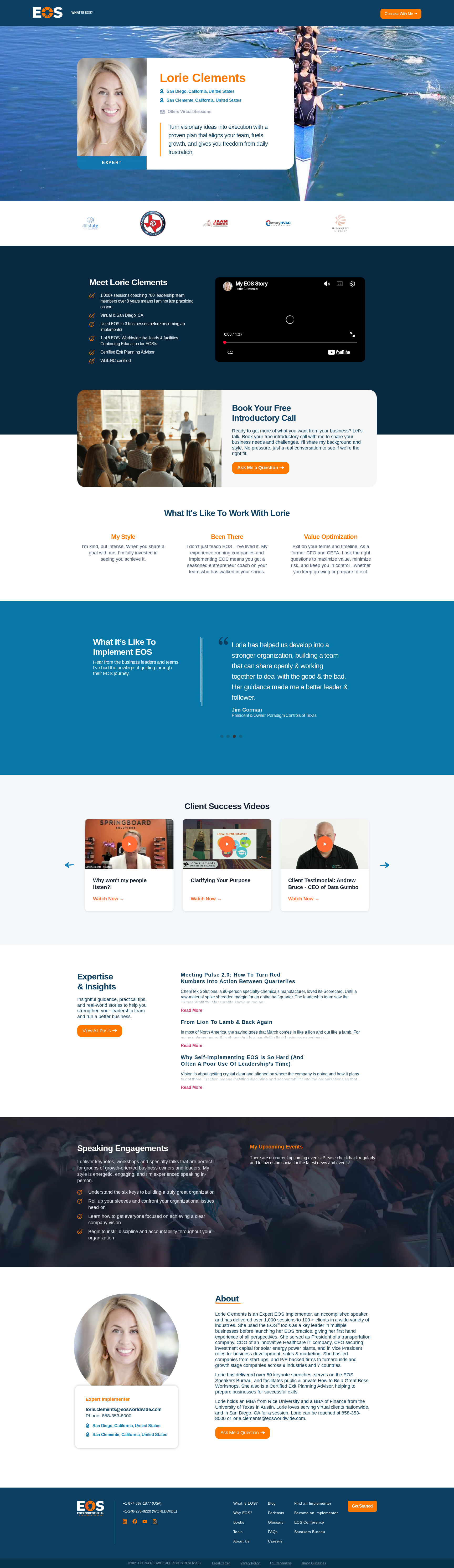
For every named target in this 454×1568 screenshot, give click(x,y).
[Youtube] (144, 1521)
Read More (191, 1010)
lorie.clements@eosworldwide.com (269, 1418)
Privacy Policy (250, 1563)
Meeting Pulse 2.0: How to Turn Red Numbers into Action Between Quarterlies (238, 978)
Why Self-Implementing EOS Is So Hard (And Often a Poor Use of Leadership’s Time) (242, 1060)
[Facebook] (134, 1521)
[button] (221, 736)
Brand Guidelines (314, 1563)
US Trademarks (281, 1563)
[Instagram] (154, 1521)
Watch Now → (108, 898)
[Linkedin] (124, 1521)
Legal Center (221, 1563)
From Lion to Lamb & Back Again (226, 1022)
